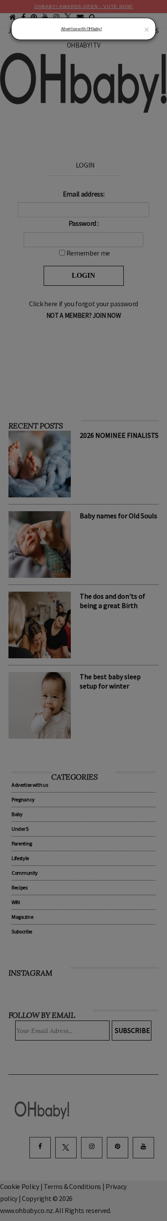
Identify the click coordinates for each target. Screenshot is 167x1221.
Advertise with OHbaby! (81, 29)
